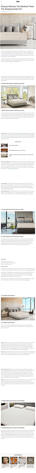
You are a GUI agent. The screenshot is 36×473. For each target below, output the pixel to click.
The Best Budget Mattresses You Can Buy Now (17, 150)
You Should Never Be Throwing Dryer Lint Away (21, 466)
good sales (25, 349)
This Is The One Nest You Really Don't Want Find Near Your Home (30, 466)
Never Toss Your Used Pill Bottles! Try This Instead (13, 466)
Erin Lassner (4, 11)
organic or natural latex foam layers (22, 133)
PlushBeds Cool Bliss (31, 270)
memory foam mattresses (13, 168)
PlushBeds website (10, 434)
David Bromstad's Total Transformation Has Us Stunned (5, 466)
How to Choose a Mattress (13, 145)
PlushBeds (17, 60)
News (2, 4)
